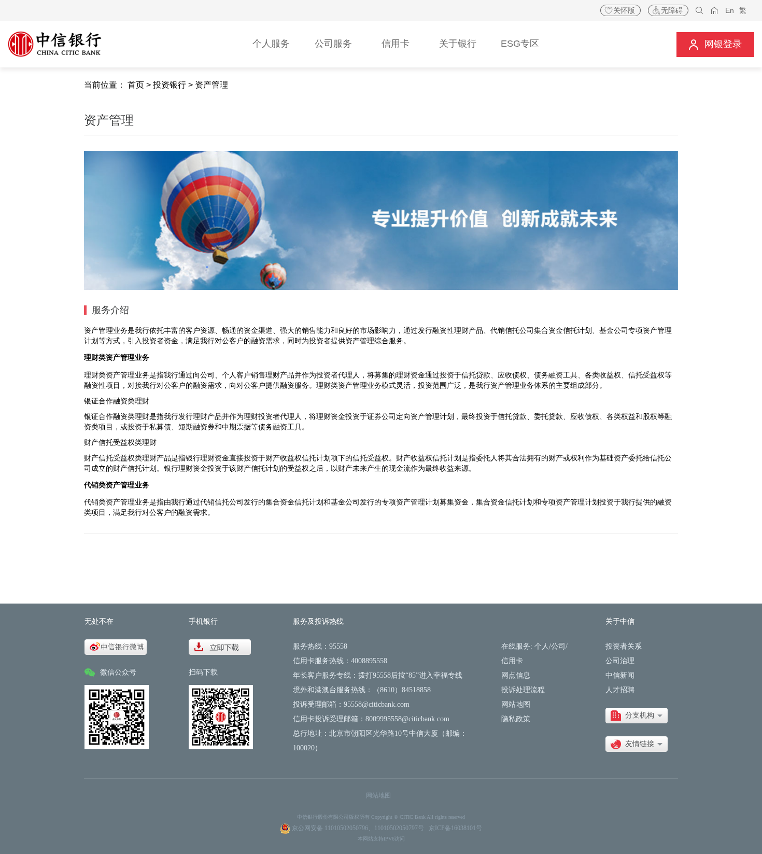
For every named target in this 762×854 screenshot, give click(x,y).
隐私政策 (515, 719)
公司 (558, 646)
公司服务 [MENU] (333, 43)
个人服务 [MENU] (271, 43)
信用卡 (512, 661)
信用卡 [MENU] (396, 43)
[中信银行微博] (115, 646)
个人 (541, 646)
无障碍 (672, 10)
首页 (136, 84)
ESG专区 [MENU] (520, 43)
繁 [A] (742, 10)
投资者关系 (623, 646)
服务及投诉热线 (318, 621)
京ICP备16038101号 (455, 828)
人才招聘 (619, 690)
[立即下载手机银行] (220, 646)
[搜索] (699, 11)
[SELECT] (636, 715)
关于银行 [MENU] (457, 43)
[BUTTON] (715, 44)
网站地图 (515, 704)
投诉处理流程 (523, 690)
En (729, 10)
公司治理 (619, 661)
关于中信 (619, 621)
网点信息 (515, 675)
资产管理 (211, 84)
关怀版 (624, 10)
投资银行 (169, 84)
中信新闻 (619, 675)
